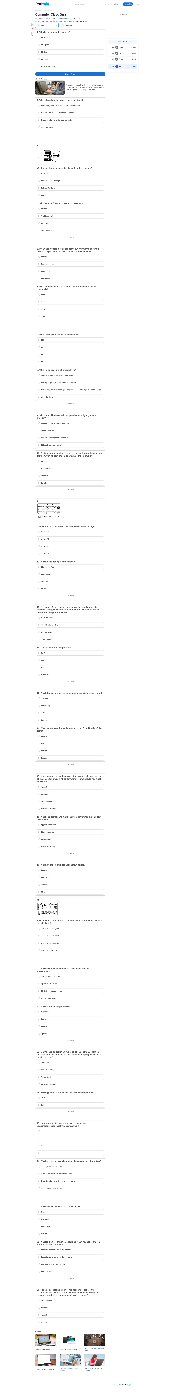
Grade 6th (66, 18)
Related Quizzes (41, 1332)
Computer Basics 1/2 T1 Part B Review (69, 1369)
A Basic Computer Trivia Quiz (44, 1349)
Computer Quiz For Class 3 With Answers (94, 1369)
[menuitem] (115, 4)
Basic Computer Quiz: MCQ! (68, 1349)
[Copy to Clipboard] (32, 35)
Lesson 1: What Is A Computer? (45, 1369)
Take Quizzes (115, 4)
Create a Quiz (128, 4)
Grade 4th (54, 18)
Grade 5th (60, 18)
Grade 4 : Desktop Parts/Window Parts (94, 1349)
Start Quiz (70, 74)
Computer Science (43, 18)
